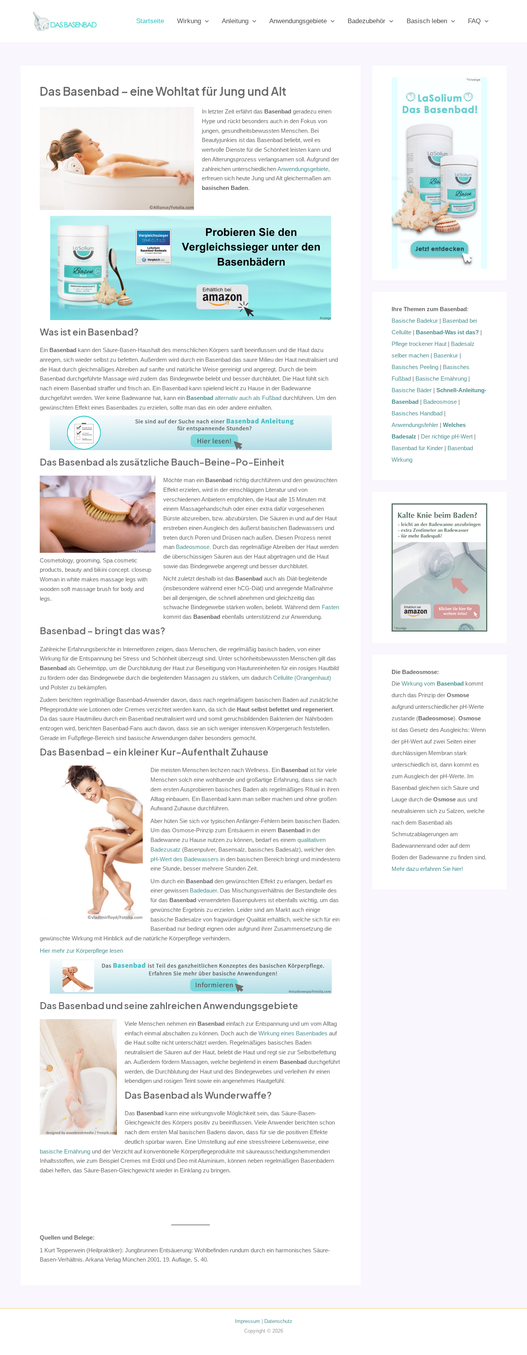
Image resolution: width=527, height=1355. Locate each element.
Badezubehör (366, 21)
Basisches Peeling (415, 367)
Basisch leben (427, 21)
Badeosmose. (193, 547)
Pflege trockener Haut (419, 343)
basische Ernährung (65, 1151)
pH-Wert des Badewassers (184, 859)
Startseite (150, 21)
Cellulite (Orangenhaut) (302, 677)
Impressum (247, 1321)
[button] (205, 21)
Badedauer (203, 890)
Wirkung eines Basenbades (293, 1033)
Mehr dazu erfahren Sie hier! (427, 869)
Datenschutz (278, 1321)
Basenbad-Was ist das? (447, 332)
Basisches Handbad (417, 413)
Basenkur (446, 355)
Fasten (330, 607)
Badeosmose (440, 401)
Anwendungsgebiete (298, 21)
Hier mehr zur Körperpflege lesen (81, 950)
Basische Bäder (412, 390)
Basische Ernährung (441, 378)
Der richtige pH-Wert (447, 436)
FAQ (474, 21)
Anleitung (235, 21)
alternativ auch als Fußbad (233, 398)
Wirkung (189, 21)
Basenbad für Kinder (417, 448)
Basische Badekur (415, 320)
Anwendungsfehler (415, 425)
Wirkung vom (433, 683)
